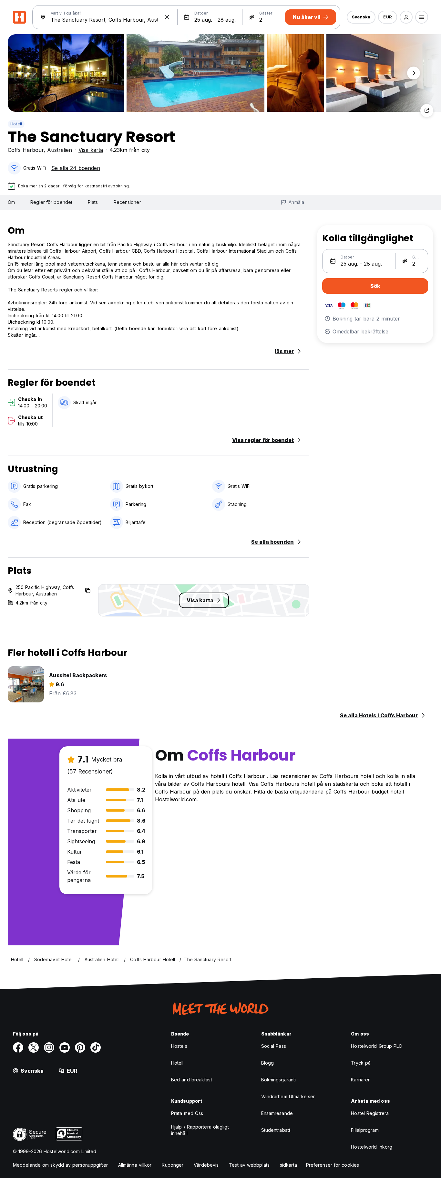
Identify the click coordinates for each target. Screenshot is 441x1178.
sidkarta (288, 1165)
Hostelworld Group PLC (376, 1046)
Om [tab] (11, 202)
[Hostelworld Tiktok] (95, 1047)
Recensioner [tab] (127, 202)
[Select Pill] (406, 17)
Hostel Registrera (370, 1113)
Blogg (267, 1063)
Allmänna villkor (135, 1165)
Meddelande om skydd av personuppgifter (60, 1165)
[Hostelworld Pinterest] (80, 1047)
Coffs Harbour (26, 150)
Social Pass (273, 1046)
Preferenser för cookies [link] (332, 1165)
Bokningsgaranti (278, 1079)
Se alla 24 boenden (75, 168)
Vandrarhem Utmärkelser (288, 1096)
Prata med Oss (187, 1113)
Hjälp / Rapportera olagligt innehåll (200, 1130)
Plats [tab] (93, 202)
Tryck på (361, 1063)
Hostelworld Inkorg (371, 1147)
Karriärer (360, 1079)
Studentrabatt (275, 1130)
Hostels (179, 1046)
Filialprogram (364, 1130)
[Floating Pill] (413, 73)
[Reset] (167, 17)
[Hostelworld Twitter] (33, 1047)
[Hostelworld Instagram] (49, 1047)
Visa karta (90, 150)
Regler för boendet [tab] (51, 202)
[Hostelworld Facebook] (18, 1047)
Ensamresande (277, 1113)
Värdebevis (206, 1165)
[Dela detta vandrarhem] (426, 110)
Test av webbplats (249, 1165)
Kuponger (172, 1165)
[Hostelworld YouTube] (64, 1047)
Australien (59, 150)
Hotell (16, 123)
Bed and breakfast (191, 1079)
